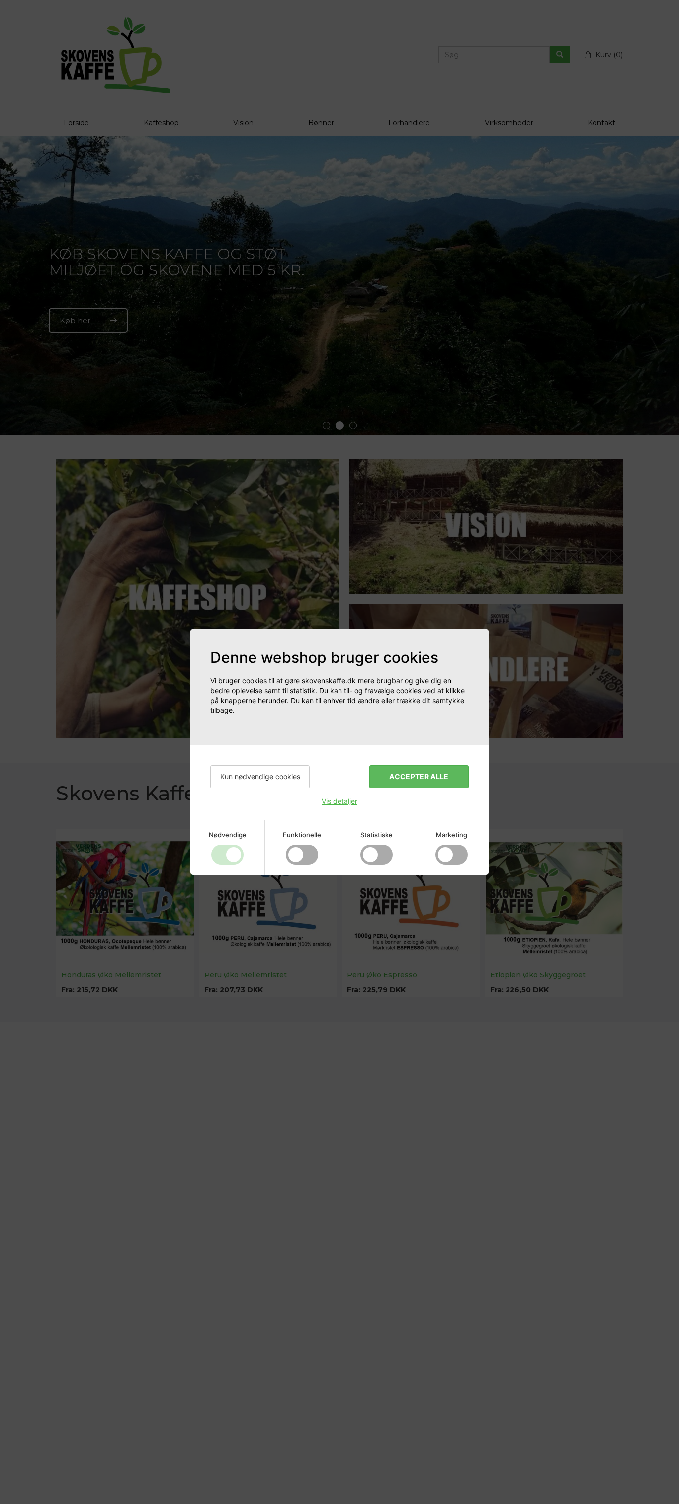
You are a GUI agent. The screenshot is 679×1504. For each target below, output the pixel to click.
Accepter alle (419, 776)
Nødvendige (228, 835)
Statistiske (376, 835)
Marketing (451, 835)
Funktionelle (302, 835)
